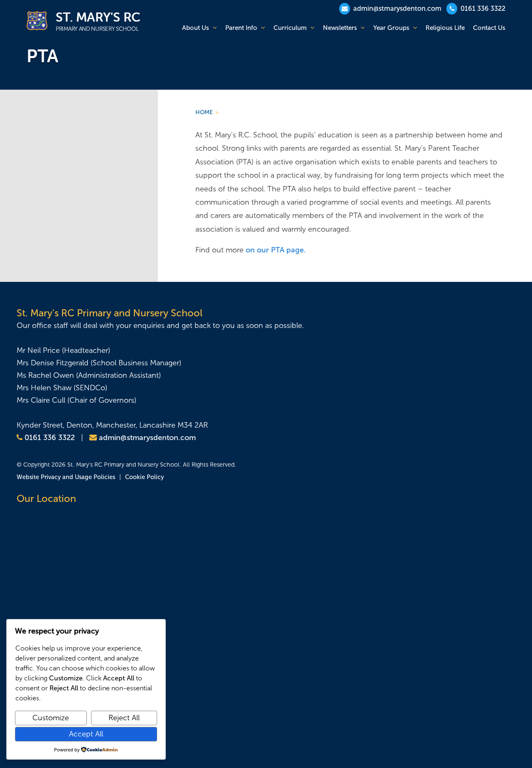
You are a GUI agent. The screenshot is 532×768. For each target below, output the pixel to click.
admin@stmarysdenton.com (396, 8)
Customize (50, 718)
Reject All (124, 718)
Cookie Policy (144, 477)
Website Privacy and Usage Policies (66, 477)
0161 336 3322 (482, 8)
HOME (204, 112)
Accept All (86, 734)
